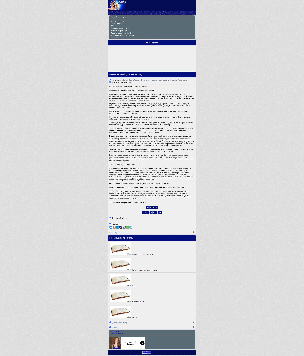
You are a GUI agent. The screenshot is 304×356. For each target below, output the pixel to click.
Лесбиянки (124, 80)
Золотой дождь (134, 80)
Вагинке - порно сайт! (119, 31)
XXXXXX (114, 26)
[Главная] (117, 10)
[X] (120, 227)
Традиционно (183, 80)
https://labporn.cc (117, 21)
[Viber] (124, 227)
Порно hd (114, 38)
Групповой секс (164, 80)
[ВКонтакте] (110, 227)
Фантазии (153, 80)
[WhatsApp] (127, 227)
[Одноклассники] (114, 227)
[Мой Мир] (117, 227)
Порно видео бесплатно (120, 28)
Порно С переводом (118, 17)
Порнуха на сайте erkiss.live (121, 33)
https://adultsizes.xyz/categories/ (123, 35)
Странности (145, 80)
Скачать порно (116, 23)
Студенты (173, 80)
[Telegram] (130, 227)
